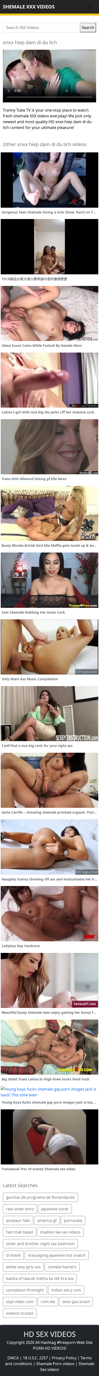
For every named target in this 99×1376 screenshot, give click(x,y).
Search (88, 27)
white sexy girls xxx (23, 1267)
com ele (48, 1301)
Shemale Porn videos (55, 1363)
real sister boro (20, 1209)
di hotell (13, 1255)
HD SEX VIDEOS (50, 1334)
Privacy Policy (64, 1358)
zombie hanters (62, 1267)
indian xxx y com (66, 1290)
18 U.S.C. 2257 (35, 1358)
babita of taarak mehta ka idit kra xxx (40, 1278)
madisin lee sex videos (60, 1232)
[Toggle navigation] (89, 7)
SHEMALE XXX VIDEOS (29, 6)
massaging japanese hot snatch (57, 1255)
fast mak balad (19, 1232)
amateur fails (18, 1220)
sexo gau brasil (76, 1301)
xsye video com (20, 1301)
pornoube (73, 1220)
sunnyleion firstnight (25, 1290)
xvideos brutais (20, 1313)
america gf (47, 1220)
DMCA (13, 1358)
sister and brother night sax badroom (40, 1243)
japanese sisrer (55, 1209)
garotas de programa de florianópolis (40, 1197)
